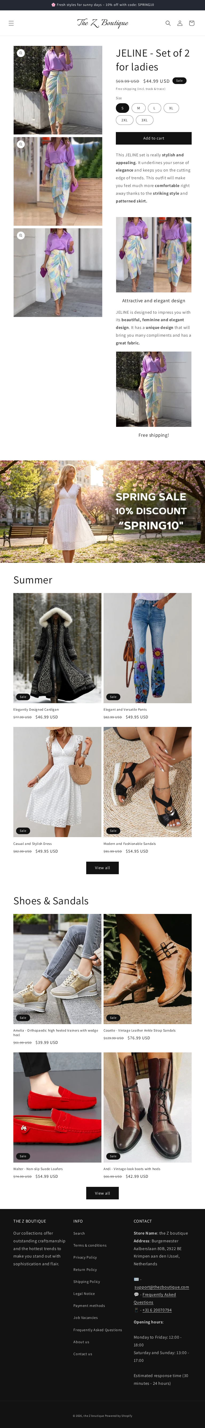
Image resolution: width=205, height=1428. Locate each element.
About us (81, 1341)
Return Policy (85, 1269)
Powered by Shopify (118, 1416)
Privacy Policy (85, 1257)
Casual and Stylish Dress (32, 844)
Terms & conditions (90, 1245)
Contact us (82, 1353)
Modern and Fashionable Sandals (130, 844)
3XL (144, 120)
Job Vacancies (85, 1317)
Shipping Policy (86, 1281)
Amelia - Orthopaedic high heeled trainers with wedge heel (55, 1032)
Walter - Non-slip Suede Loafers (38, 1169)
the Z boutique (94, 1416)
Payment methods (89, 1305)
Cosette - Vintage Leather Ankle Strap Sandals (140, 1030)
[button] (11, 23)
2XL (124, 120)
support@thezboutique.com (162, 1287)
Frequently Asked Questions (97, 1329)
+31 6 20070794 (157, 1310)
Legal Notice (84, 1293)
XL (171, 108)
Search (79, 1233)
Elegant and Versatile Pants (125, 709)
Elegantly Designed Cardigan (36, 709)
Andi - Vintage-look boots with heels (132, 1169)
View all (102, 867)
